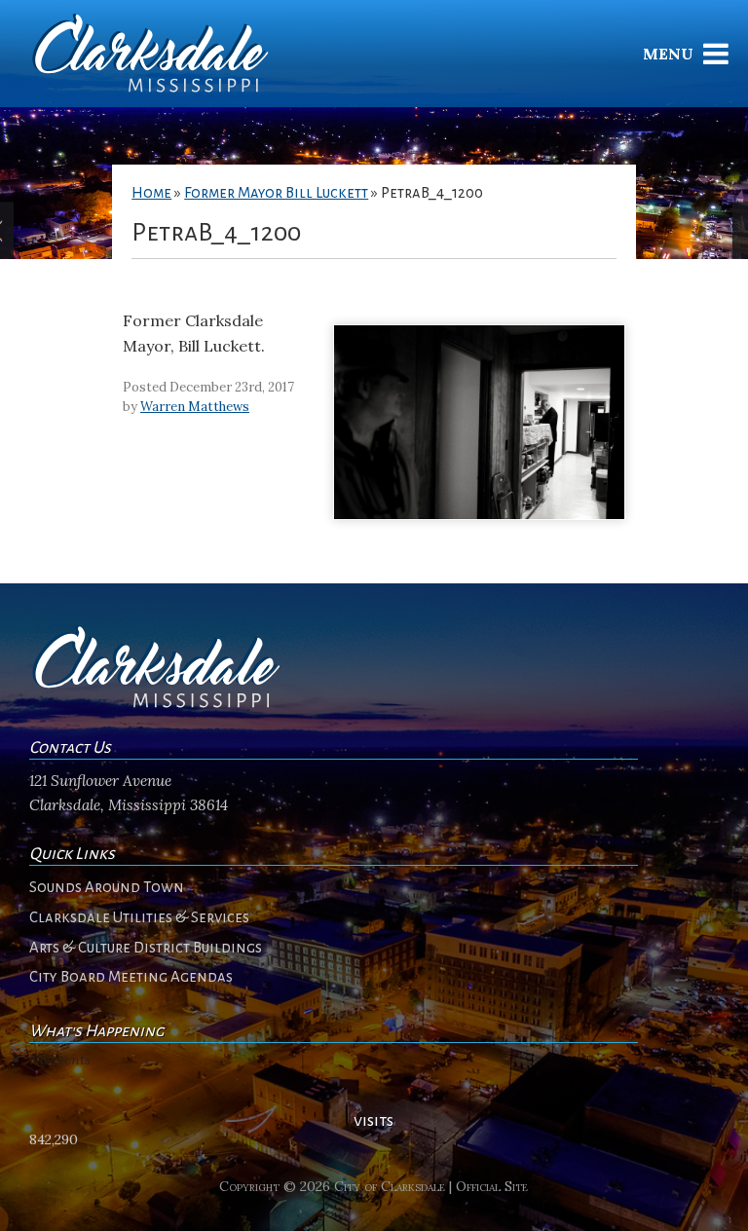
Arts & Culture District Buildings (145, 947)
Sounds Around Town (106, 887)
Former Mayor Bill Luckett (276, 193)
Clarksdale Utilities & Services (139, 917)
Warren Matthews (194, 406)
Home (151, 193)
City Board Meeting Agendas (131, 977)
